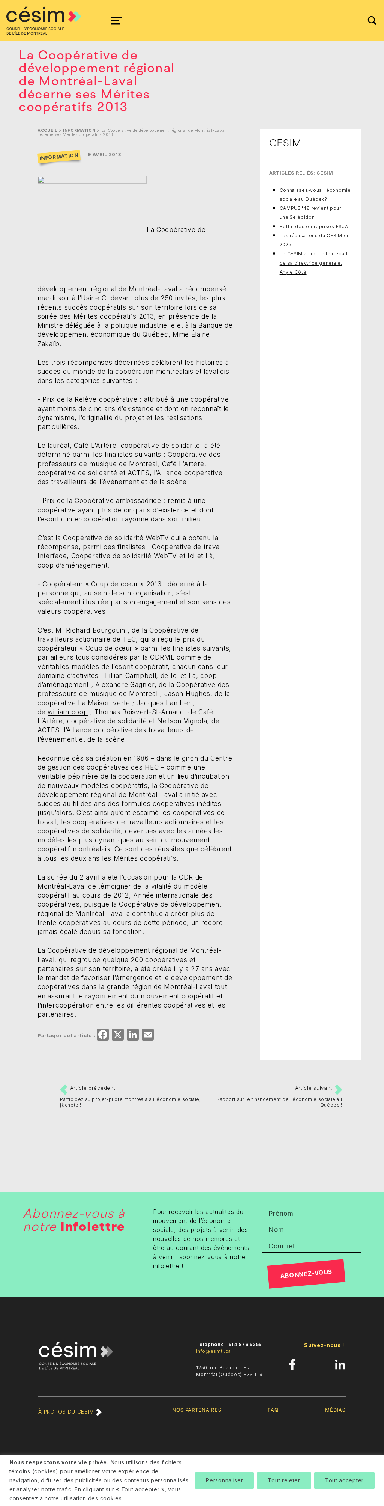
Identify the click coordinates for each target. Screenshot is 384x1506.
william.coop (68, 712)
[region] (192, 1480)
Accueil (47, 130)
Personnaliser (224, 1480)
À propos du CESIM (67, 1412)
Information (79, 130)
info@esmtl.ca (213, 1351)
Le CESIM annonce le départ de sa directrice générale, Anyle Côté (314, 263)
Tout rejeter (284, 1480)
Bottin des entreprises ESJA (314, 226)
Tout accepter (344, 1480)
